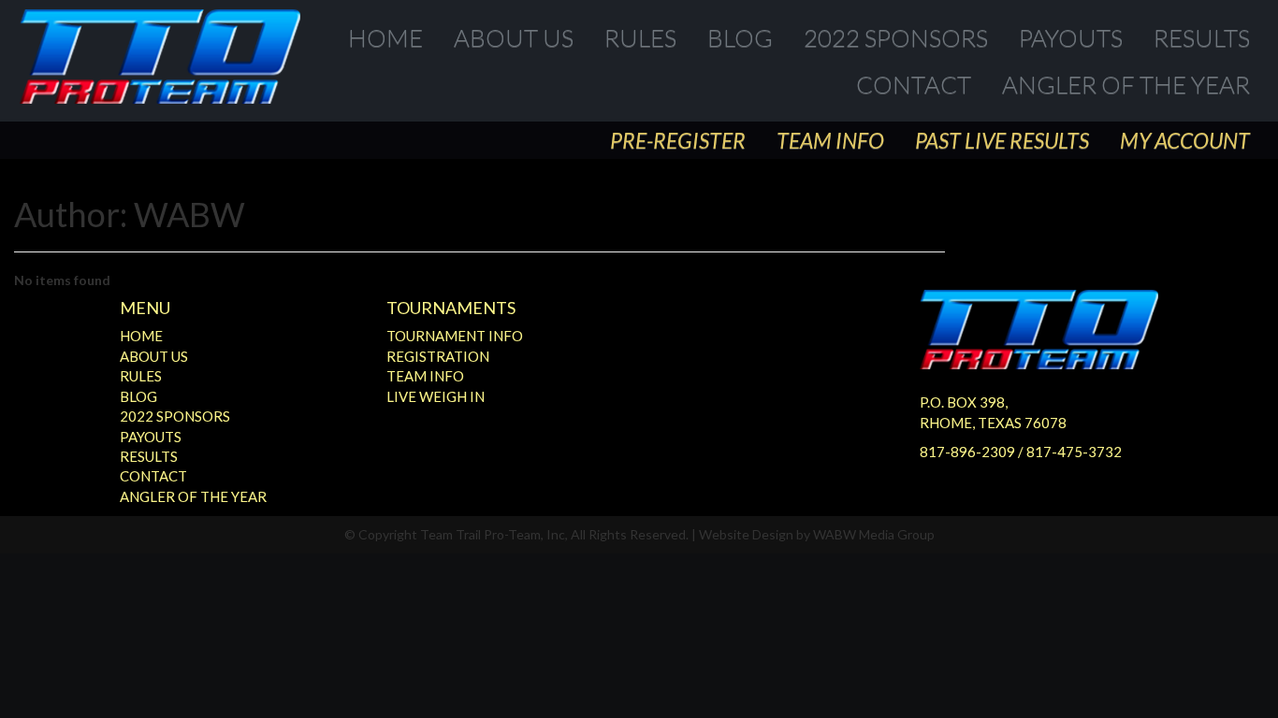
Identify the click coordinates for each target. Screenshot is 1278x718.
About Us (514, 37)
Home (385, 37)
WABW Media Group (874, 534)
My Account (1185, 140)
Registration (437, 356)
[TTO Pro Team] (160, 56)
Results (1202, 37)
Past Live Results (1002, 140)
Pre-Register (678, 140)
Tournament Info (454, 335)
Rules (640, 37)
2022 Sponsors (896, 37)
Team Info (830, 140)
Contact (913, 84)
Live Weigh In (435, 396)
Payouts (1071, 37)
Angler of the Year (1126, 84)
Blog (740, 37)
